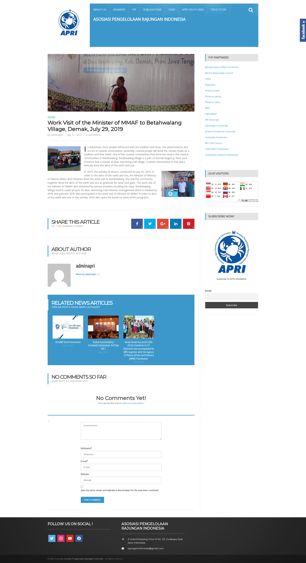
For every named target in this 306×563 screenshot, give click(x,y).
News (51, 117)
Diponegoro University (216, 125)
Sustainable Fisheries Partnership (221, 154)
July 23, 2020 (67, 345)
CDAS (172, 9)
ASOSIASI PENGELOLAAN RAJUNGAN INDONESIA (139, 19)
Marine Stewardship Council (219, 73)
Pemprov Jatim (212, 90)
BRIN (207, 108)
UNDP (208, 78)
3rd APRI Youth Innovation (68, 342)
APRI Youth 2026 (193, 9)
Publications (152, 9)
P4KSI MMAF (211, 113)
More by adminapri (86, 274)
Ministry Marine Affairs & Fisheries (222, 67)
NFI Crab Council (213, 143)
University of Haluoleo (216, 137)
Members (119, 9)
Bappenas (210, 84)
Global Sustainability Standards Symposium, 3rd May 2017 (103, 345)
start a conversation (133, 403)
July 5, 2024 (139, 362)
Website (85, 474)
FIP (134, 9)
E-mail (84, 461)
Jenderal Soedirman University (220, 131)
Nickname (86, 448)
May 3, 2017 (103, 352)
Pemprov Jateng (213, 96)
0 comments (93, 135)
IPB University (212, 119)
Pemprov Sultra (212, 102)
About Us (99, 9)
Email (208, 290)
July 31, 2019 (74, 135)
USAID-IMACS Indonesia (217, 149)
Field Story (218, 9)
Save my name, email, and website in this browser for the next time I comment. (120, 490)
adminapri (57, 135)
